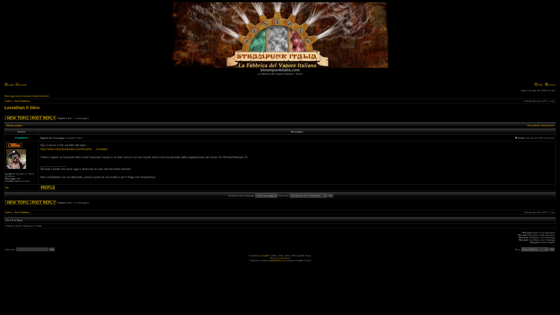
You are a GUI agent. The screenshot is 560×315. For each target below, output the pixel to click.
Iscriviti (22, 85)
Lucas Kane (284, 258)
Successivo (548, 125)
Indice (8, 101)
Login (10, 85)
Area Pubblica (22, 101)
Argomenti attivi (41, 96)
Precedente (533, 125)
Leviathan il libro (22, 107)
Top (7, 187)
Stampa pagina (14, 125)
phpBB (265, 255)
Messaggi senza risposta (17, 96)
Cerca (551, 85)
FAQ (540, 85)
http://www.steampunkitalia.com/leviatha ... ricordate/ (74, 149)
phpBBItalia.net (277, 260)
